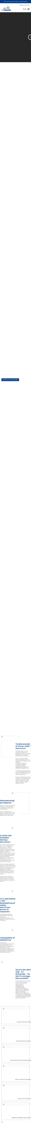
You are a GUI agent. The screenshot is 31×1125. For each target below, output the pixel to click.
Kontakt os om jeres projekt (10, 379)
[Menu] (29, 9)
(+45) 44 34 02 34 (25, 5)
